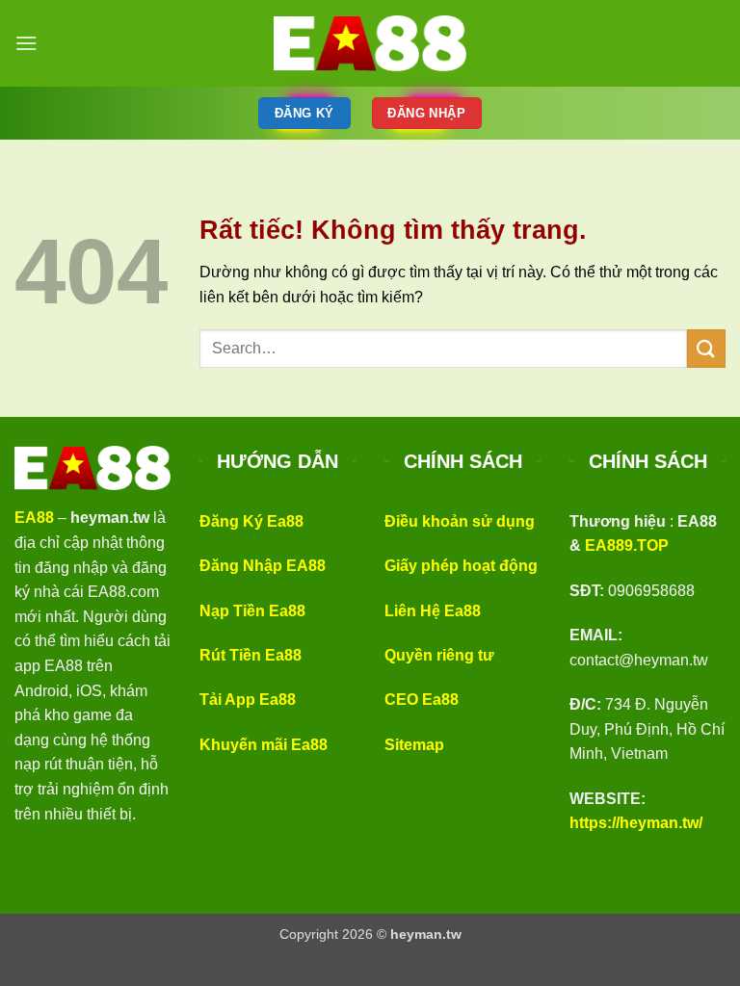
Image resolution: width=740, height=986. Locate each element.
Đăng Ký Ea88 (251, 521)
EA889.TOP (627, 545)
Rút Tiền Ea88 (250, 655)
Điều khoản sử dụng (459, 521)
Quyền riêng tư (439, 655)
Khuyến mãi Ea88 (263, 745)
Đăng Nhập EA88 (262, 566)
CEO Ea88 (421, 699)
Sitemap (414, 745)
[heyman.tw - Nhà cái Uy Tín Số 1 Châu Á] (370, 43)
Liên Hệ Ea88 (432, 611)
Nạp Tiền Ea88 (252, 611)
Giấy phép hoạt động (461, 566)
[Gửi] (706, 348)
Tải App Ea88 (247, 699)
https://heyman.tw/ (635, 823)
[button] (26, 42)
